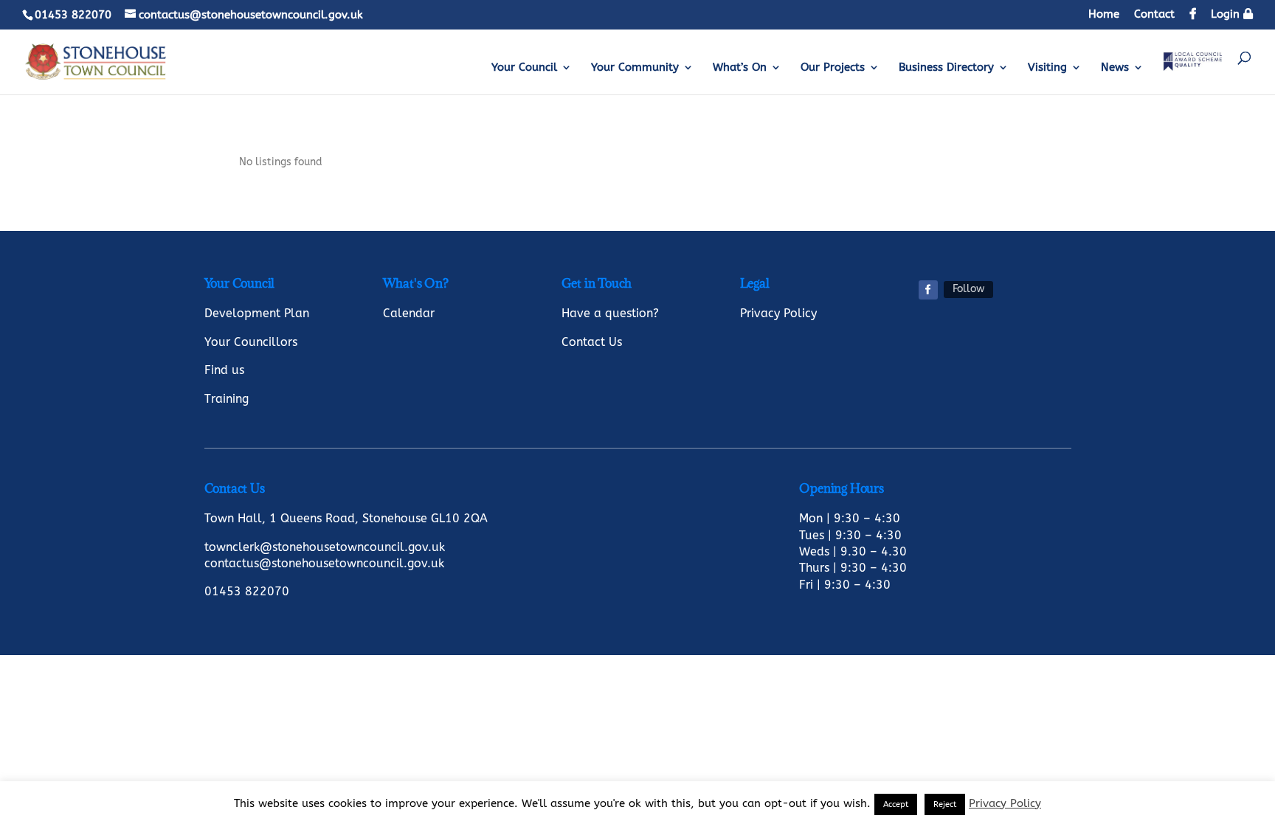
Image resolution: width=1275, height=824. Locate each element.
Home (1103, 15)
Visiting (1047, 68)
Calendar (409, 313)
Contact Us (592, 342)
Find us (224, 370)
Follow (968, 289)
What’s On (740, 68)
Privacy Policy (778, 313)
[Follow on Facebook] (928, 290)
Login (1227, 14)
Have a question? (610, 313)
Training (226, 399)
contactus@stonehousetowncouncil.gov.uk (324, 563)
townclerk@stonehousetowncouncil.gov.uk (324, 547)
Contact (1154, 15)
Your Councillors (250, 342)
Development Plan (256, 313)
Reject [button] (944, 804)
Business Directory (946, 68)
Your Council (524, 68)
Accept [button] (895, 804)
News (1115, 68)
